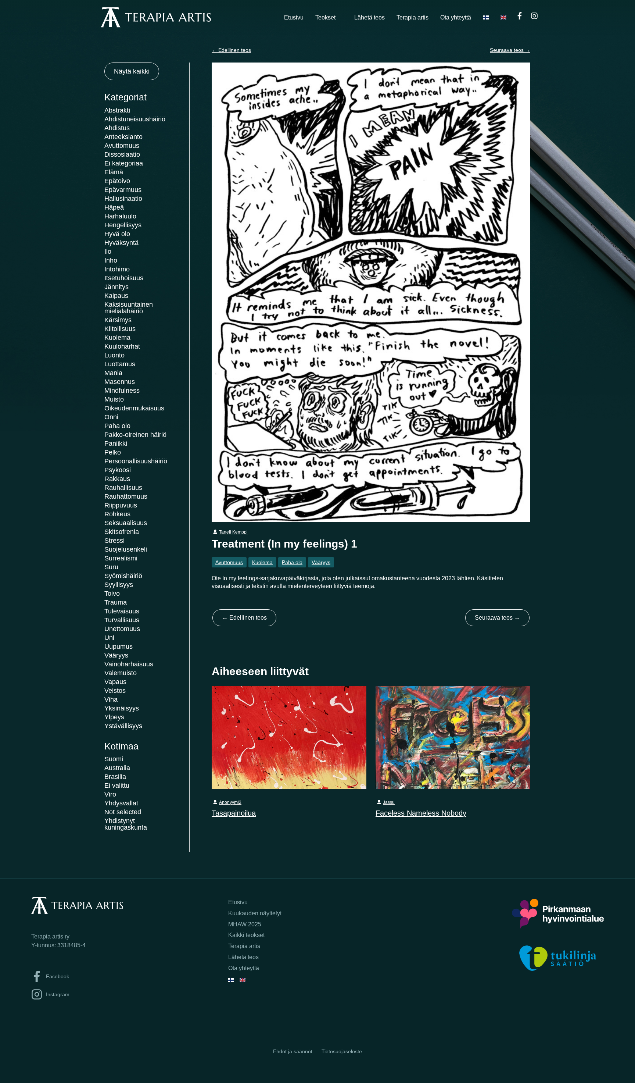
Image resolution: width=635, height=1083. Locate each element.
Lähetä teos (369, 17)
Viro (110, 794)
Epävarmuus (122, 189)
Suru (111, 567)
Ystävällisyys (123, 726)
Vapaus (115, 681)
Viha (111, 699)
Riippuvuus (120, 505)
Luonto (114, 355)
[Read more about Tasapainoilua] (289, 737)
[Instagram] (534, 15)
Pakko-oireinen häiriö (135, 434)
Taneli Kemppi (233, 532)
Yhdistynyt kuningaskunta (125, 824)
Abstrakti (117, 110)
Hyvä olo (117, 234)
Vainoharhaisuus (128, 664)
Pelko (112, 452)
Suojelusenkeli (125, 549)
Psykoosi (117, 470)
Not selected (122, 812)
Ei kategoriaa (123, 163)
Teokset (325, 17)
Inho (110, 260)
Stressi (114, 540)
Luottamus (119, 364)
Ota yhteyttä (455, 17)
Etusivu (294, 17)
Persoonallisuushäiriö (135, 461)
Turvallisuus (121, 620)
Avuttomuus (121, 145)
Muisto (114, 399)
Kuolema (117, 337)
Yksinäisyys (121, 708)
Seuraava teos (510, 50)
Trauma (115, 602)
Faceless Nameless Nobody (421, 813)
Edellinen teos (231, 50)
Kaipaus (116, 295)
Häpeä (114, 207)
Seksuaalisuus (125, 523)
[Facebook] (519, 15)
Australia (117, 768)
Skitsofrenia (121, 531)
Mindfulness (122, 390)
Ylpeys (114, 717)
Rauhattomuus (125, 496)
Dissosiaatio (122, 154)
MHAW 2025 (244, 924)
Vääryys (116, 655)
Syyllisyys (118, 584)
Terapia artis (412, 17)
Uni (109, 637)
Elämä (113, 172)
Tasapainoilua (234, 813)
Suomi (113, 759)
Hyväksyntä (121, 242)
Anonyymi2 (230, 802)
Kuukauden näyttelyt (254, 913)
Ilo (107, 251)
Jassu (389, 802)
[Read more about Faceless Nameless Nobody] (453, 737)
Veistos (115, 690)
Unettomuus (122, 629)
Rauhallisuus (123, 487)
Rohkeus (117, 514)
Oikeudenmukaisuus (134, 408)
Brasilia (115, 776)
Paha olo (117, 426)
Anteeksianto (123, 136)
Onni (111, 417)
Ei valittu (116, 785)
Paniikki (115, 443)
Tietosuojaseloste (342, 1051)
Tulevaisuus (121, 611)
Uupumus (118, 646)
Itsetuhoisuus (123, 278)
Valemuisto (120, 673)
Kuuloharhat (122, 346)
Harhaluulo (120, 216)
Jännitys (116, 287)
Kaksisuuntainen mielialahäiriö (128, 308)
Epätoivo (117, 181)
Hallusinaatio (123, 198)
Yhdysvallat (121, 803)
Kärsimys (118, 320)
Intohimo (117, 269)
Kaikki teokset (246, 935)
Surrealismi (120, 558)
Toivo (112, 593)
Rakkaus (117, 478)
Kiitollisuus (120, 328)
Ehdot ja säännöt (292, 1051)
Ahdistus (117, 128)
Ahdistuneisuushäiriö (134, 119)
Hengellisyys (122, 225)
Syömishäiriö (123, 576)
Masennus (119, 381)
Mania (113, 373)
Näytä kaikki (132, 71)
